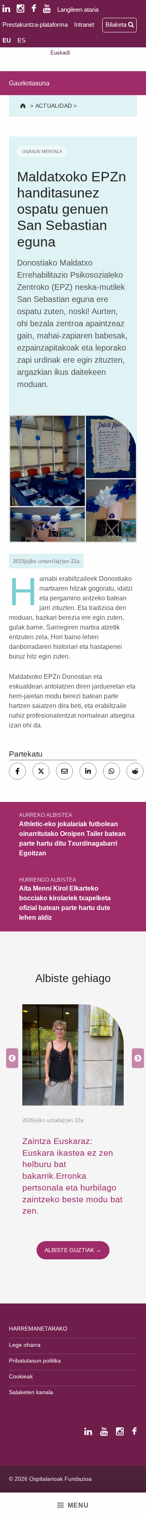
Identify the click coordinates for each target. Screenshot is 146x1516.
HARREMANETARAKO (38, 1328)
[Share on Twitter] (40, 771)
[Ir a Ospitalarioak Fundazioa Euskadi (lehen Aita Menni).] (23, 105)
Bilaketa (116, 24)
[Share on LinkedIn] (88, 771)
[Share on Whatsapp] (111, 771)
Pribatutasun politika (35, 1360)
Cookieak (21, 1376)
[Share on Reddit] (135, 771)
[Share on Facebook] (17, 771)
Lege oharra (25, 1345)
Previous (10, 1058)
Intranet (84, 24)
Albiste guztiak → (73, 1250)
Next (136, 1058)
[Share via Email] (64, 771)
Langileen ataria (78, 9)
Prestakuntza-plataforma (35, 24)
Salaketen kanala (31, 1392)
